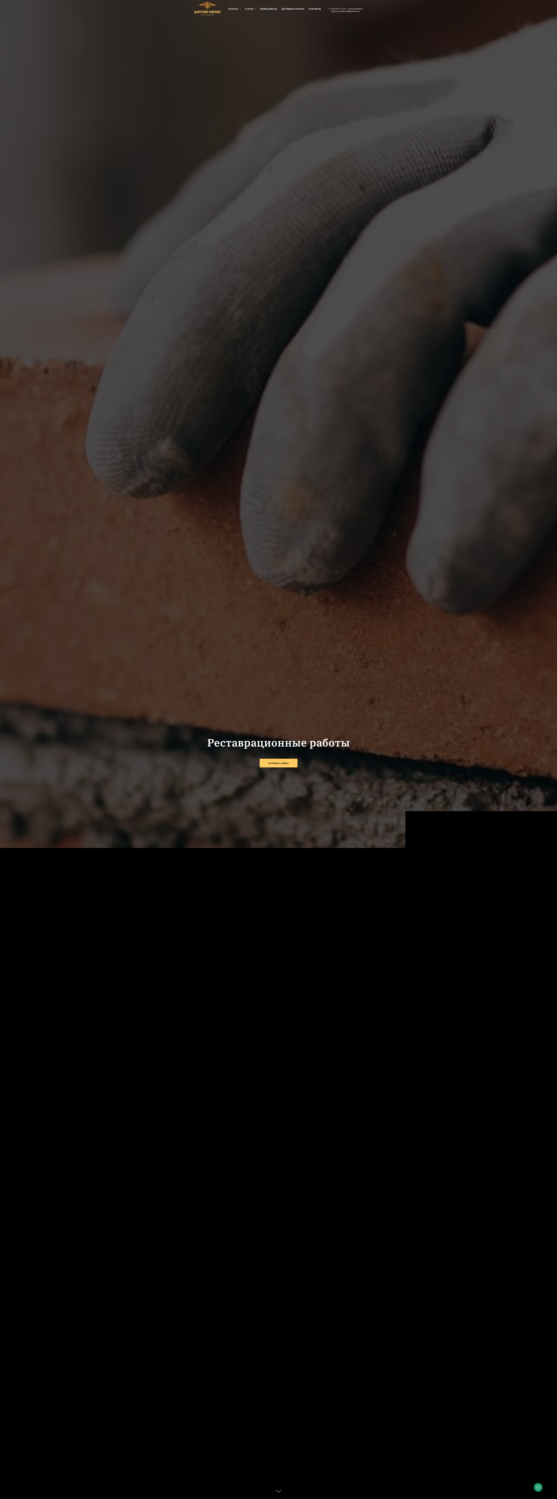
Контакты (315, 8)
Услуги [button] (249, 8)
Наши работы (268, 8)
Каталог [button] (233, 8)
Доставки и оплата (292, 8)
